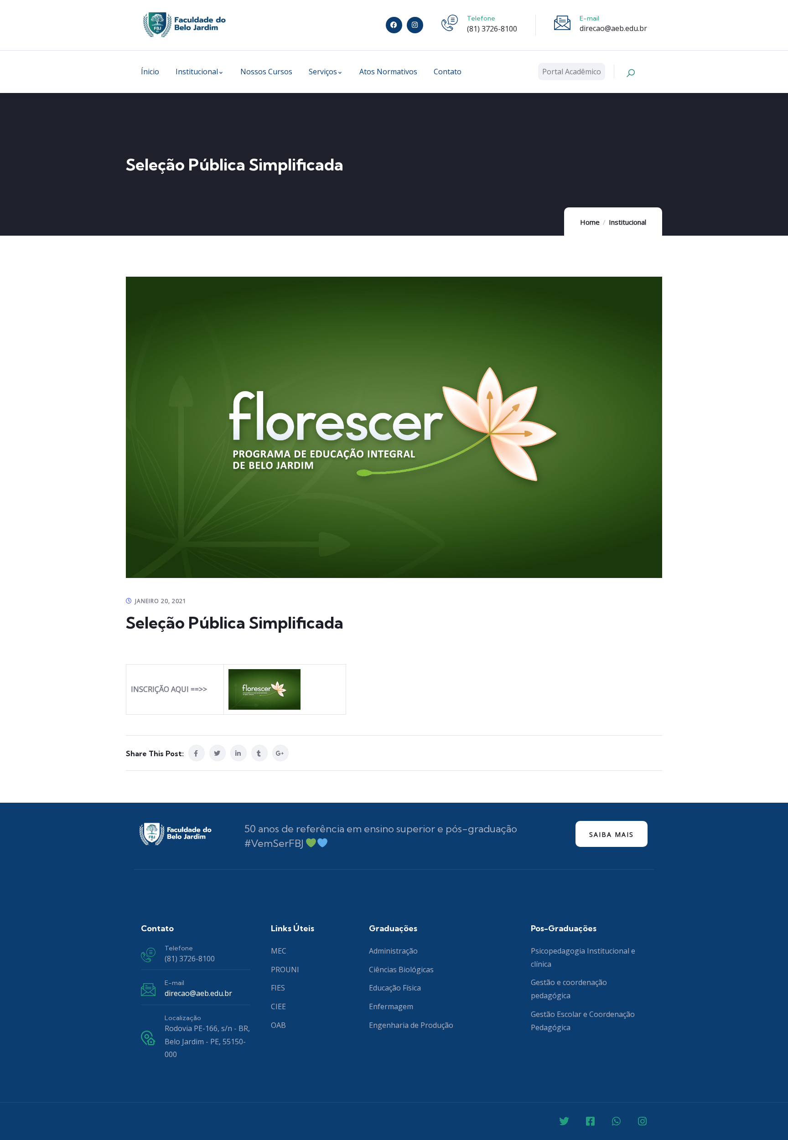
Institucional (627, 222)
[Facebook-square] (590, 1121)
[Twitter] (564, 1121)
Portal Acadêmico (571, 72)
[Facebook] (394, 25)
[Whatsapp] (616, 1121)
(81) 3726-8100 (492, 29)
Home (590, 222)
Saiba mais (611, 834)
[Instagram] (415, 25)
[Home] (184, 25)
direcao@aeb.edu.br (613, 28)
